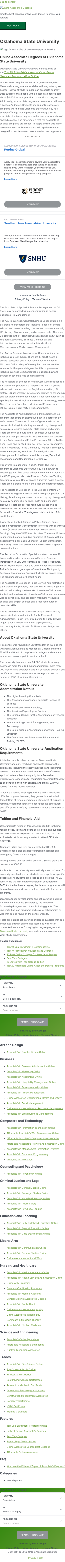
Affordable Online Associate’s (22, 1452)
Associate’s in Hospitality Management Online (31, 1082)
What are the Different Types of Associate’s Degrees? (36, 1466)
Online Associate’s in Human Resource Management (35, 1108)
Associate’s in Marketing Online (23, 1071)
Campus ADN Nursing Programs (24, 1288)
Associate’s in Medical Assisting (24, 1293)
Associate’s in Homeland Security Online (28, 1198)
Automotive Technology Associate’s (26, 1390)
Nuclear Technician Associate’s (23, 1349)
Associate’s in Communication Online (26, 1247)
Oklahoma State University (14, 931)
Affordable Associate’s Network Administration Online (35, 1143)
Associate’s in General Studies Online (26, 1253)
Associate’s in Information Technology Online (31, 1127)
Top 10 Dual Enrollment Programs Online (28, 947)
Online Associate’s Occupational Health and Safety (34, 1097)
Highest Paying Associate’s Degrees (26, 1431)
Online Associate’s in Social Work (24, 1258)
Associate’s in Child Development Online (28, 1233)
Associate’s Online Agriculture (23, 1339)
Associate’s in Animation (19, 1159)
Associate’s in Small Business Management (30, 1113)
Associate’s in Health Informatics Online (28, 1272)
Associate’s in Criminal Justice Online (26, 1187)
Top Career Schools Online (21, 1369)
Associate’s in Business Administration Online (31, 1066)
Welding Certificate (17, 1411)
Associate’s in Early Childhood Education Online (32, 1223)
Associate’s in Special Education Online (28, 1228)
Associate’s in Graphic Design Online (26, 1052)
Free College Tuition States (21, 1441)
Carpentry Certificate (18, 1401)
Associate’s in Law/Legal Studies (24, 1208)
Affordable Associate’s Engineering (25, 1344)
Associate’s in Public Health (21, 1304)
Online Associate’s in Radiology (23, 1314)
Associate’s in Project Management (25, 1092)
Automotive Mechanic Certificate (24, 1385)
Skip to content (8, 1)
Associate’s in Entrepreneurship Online (27, 1087)
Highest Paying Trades (19, 1374)
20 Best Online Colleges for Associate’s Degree (32, 954)
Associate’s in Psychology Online (24, 1173)
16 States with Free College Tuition (25, 962)
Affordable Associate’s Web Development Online (33, 1133)
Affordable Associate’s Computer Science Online (33, 1138)
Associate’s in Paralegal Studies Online (27, 1193)
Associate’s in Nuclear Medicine (24, 1325)
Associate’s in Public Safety (21, 1203)
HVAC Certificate (16, 1406)
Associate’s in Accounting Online (24, 1076)
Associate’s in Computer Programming (27, 1154)
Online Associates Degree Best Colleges (28, 1446)
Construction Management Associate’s (27, 1395)
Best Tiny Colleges (17, 1436)
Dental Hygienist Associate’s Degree (26, 1298)
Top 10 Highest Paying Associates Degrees (30, 950)
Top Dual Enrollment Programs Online (27, 1425)
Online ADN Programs (18, 1283)
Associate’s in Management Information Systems (33, 1148)
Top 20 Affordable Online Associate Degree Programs (35, 965)
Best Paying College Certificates (24, 1379)
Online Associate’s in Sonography (25, 1309)
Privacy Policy (36, 1558)
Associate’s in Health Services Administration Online (34, 1277)
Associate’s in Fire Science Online (25, 1364)
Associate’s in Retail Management (25, 1103)
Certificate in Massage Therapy (24, 1319)
